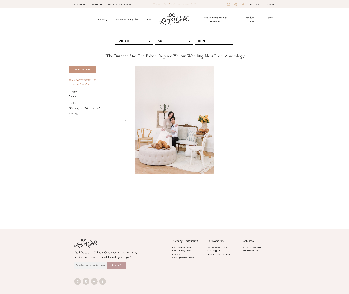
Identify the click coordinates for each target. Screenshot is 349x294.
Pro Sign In (255, 4)
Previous (126, 119)
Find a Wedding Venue (181, 247)
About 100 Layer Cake (252, 247)
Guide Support (213, 251)
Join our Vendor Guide (217, 247)
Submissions (80, 4)
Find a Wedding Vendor (182, 251)
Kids (149, 19)
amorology (74, 113)
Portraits (73, 96)
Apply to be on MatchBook (218, 254)
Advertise (97, 4)
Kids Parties (177, 254)
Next (223, 119)
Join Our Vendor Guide (119, 4)
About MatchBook (250, 251)
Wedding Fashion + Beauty (183, 258)
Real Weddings (100, 19)
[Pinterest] (235, 4)
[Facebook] (243, 4)
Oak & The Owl (92, 108)
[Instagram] (228, 4)
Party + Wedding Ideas (127, 19)
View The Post (82, 69)
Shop (270, 17)
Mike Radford (75, 108)
